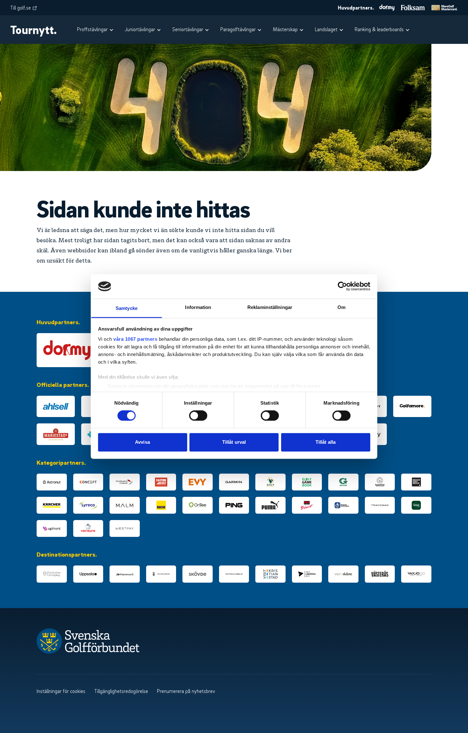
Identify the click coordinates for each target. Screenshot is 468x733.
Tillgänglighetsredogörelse (121, 691)
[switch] (198, 416)
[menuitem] (96, 29)
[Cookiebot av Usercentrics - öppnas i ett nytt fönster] (342, 286)
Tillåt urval (234, 442)
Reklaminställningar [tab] (269, 307)
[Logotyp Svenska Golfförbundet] (116, 641)
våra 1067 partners (135, 339)
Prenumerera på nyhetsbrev (186, 691)
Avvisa (142, 442)
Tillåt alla (326, 442)
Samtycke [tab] (127, 308)
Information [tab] (198, 307)
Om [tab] (341, 307)
